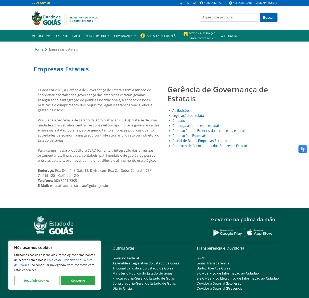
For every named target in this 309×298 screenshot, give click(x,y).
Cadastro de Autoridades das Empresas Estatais (210, 145)
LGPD (201, 258)
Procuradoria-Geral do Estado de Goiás (143, 278)
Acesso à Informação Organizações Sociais (202, 36)
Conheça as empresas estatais (196, 125)
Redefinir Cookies (36, 280)
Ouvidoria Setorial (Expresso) (220, 283)
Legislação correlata (188, 115)
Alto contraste (214, 3)
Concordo (78, 280)
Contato (178, 120)
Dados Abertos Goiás (213, 268)
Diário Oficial (122, 288)
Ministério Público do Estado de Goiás (142, 273)
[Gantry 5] (54, 225)
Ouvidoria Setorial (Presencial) (220, 288)
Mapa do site (268, 3)
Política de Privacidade (63, 260)
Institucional (42, 36)
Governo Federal (125, 258)
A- (181, 3)
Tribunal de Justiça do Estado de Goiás (142, 268)
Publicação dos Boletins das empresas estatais (209, 130)
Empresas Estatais (61, 69)
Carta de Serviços (68, 36)
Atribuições (181, 110)
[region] (54, 265)
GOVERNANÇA (123, 36)
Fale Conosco (230, 36)
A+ (194, 3)
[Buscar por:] (229, 17)
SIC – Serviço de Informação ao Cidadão (228, 273)
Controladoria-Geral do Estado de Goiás (144, 283)
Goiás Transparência (213, 263)
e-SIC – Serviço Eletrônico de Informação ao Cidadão (238, 278)
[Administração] (65, 17)
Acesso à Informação (162, 36)
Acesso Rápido (96, 36)
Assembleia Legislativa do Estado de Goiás (145, 263)
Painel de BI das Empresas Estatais (199, 140)
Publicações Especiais (189, 135)
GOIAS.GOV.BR (41, 3)
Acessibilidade (242, 3)
